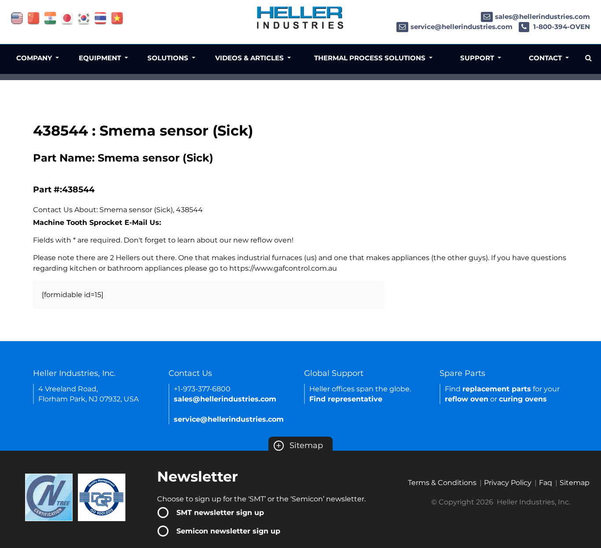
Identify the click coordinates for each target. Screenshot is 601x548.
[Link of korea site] (84, 18)
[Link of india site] (50, 18)
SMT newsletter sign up (220, 512)
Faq (545, 482)
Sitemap (299, 445)
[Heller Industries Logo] (300, 17)
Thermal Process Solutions (370, 58)
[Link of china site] (34, 18)
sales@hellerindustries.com (542, 16)
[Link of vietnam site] (117, 18)
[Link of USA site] (17, 18)
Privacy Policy (507, 482)
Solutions (168, 58)
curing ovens (523, 399)
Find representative (345, 399)
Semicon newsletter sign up (228, 531)
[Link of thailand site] (100, 18)
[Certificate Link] (48, 497)
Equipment (101, 58)
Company (35, 58)
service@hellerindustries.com (461, 26)
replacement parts (496, 389)
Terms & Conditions (442, 482)
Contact (546, 58)
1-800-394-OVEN (560, 26)
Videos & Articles (250, 58)
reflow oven (466, 399)
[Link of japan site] (67, 18)
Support (478, 58)
